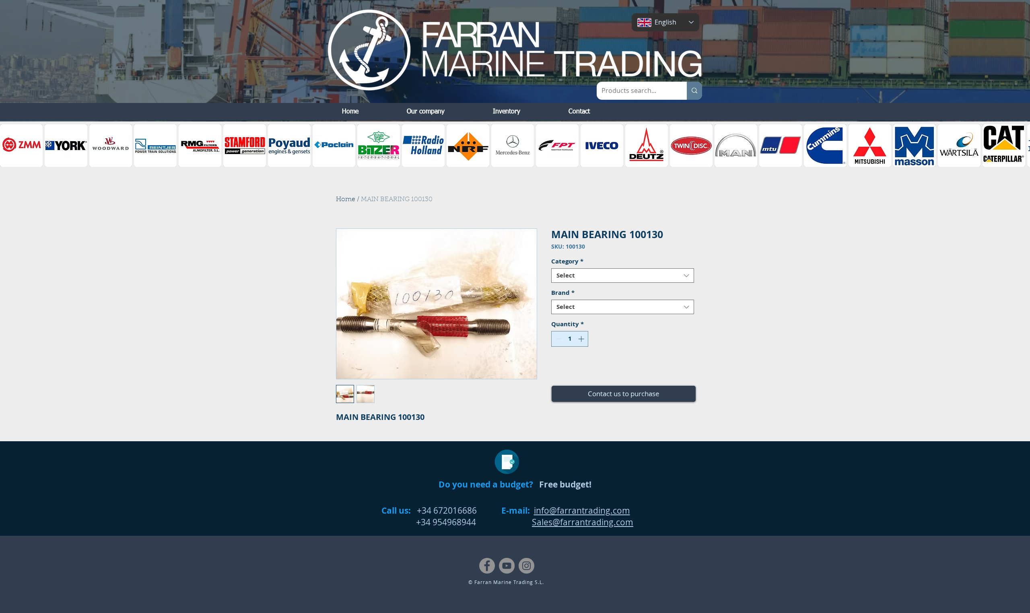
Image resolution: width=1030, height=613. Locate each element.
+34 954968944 (429, 522)
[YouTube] (507, 566)
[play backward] (10, 145)
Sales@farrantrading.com (582, 522)
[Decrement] (557, 338)
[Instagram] (526, 566)
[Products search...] (694, 91)
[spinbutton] (570, 338)
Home (345, 199)
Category (567, 261)
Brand (563, 292)
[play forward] (1020, 145)
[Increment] (582, 338)
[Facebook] (487, 566)
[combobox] (622, 275)
